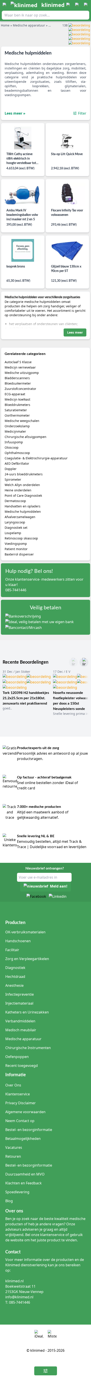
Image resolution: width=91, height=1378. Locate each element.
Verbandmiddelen (20, 1021)
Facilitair (12, 949)
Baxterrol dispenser (19, 554)
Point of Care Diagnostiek (23, 495)
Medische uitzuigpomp (22, 373)
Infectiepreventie (19, 994)
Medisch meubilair (20, 1029)
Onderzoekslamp (17, 426)
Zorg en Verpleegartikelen (27, 958)
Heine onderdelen (18, 490)
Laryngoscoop (15, 522)
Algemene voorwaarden (25, 1111)
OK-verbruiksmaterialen (25, 932)
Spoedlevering (17, 1192)
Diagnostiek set (16, 527)
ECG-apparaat (15, 394)
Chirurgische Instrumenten (28, 1047)
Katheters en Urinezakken (27, 1012)
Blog (9, 1200)
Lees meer (75, 332)
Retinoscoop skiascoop (21, 538)
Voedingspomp (16, 543)
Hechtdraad (15, 976)
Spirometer (13, 479)
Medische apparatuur (23, 1038)
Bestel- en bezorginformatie (28, 1129)
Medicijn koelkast (17, 399)
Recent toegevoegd (21, 1065)
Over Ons (13, 1085)
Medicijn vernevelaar (20, 367)
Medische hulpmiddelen (23, 511)
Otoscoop (12, 447)
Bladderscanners (17, 378)
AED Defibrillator (17, 463)
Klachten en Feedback (23, 1183)
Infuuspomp (14, 442)
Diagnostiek (15, 967)
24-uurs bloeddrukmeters (24, 474)
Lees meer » (15, 113)
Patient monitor (16, 549)
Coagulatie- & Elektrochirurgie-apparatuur (36, 458)
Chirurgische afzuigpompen (25, 437)
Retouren (13, 1156)
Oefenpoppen (17, 1056)
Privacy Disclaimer (20, 1102)
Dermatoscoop (15, 501)
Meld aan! (58, 886)
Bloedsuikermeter (18, 383)
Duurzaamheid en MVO (25, 1174)
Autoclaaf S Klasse (18, 362)
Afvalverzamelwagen (20, 517)
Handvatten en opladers (22, 506)
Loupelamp (13, 533)
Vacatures (13, 1147)
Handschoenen (18, 940)
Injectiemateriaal (19, 1003)
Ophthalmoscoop (17, 453)
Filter (82, 113)
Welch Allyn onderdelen (22, 485)
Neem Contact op (19, 1120)
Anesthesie (14, 985)
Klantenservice (17, 1094)
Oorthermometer (17, 415)
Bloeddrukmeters (17, 405)
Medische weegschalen (22, 421)
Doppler (11, 469)
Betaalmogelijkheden (23, 1138)
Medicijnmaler (15, 431)
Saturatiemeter (16, 410)
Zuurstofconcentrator (20, 389)
